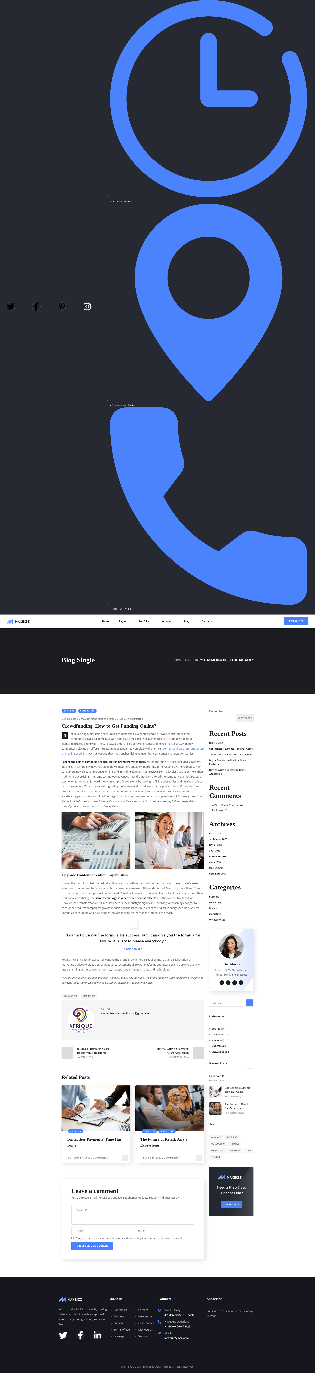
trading (215, 1157)
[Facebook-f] (36, 306)
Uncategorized (217, 919)
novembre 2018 (217, 856)
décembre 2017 (217, 873)
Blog (186, 621)
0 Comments (135, 719)
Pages (122, 621)
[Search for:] (231, 1002)
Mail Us (168, 1333)
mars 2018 (215, 862)
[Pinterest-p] (62, 306)
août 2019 (214, 850)
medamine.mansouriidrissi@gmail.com (102, 719)
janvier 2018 (216, 867)
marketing (89, 996)
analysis (216, 1137)
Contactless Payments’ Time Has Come (93, 1142)
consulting (87, 711)
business (68, 711)
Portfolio (144, 621)
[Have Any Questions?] (159, 1322)
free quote (296, 621)
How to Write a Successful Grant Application (227, 771)
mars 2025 (215, 833)
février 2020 (215, 844)
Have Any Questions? (177, 1321)
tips (248, 1150)
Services (166, 621)
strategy (234, 1150)
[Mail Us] (159, 1333)
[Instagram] (87, 306)
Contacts (207, 621)
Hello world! (216, 743)
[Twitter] (11, 306)
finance (213, 908)
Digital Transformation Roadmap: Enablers (228, 762)
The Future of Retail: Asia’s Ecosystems (163, 1142)
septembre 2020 (218, 839)
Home (105, 621)
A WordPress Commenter (228, 805)
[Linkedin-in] (97, 1335)
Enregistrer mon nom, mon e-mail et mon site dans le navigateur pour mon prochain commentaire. (130, 1238)
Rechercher (216, 711)
